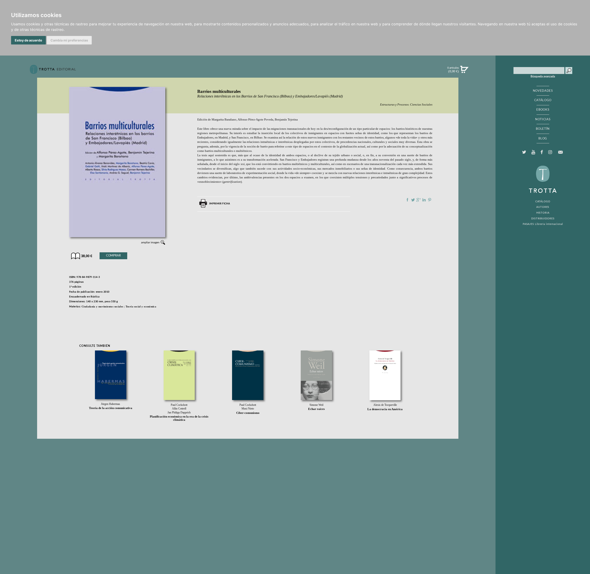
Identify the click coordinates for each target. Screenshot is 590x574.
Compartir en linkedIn (424, 200)
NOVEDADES (543, 90)
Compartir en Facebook (407, 200)
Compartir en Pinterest (429, 200)
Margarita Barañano (224, 119)
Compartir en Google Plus (418, 200)
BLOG (542, 138)
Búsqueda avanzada (543, 76)
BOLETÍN (543, 128)
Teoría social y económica (141, 306)
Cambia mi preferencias (69, 40)
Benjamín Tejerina (286, 119)
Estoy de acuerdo (28, 40)
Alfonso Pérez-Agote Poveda (255, 119)
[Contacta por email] (560, 152)
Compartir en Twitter (413, 200)
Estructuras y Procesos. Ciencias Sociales (406, 104)
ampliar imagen (150, 242)
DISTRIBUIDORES (543, 218)
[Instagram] (550, 152)
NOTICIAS (542, 119)
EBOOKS (542, 109)
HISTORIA (542, 213)
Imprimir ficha (219, 203)
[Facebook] (541, 152)
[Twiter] (524, 152)
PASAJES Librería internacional (543, 224)
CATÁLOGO (543, 100)
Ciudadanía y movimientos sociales (102, 306)
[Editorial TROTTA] (53, 71)
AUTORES (542, 207)
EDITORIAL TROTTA (543, 180)
